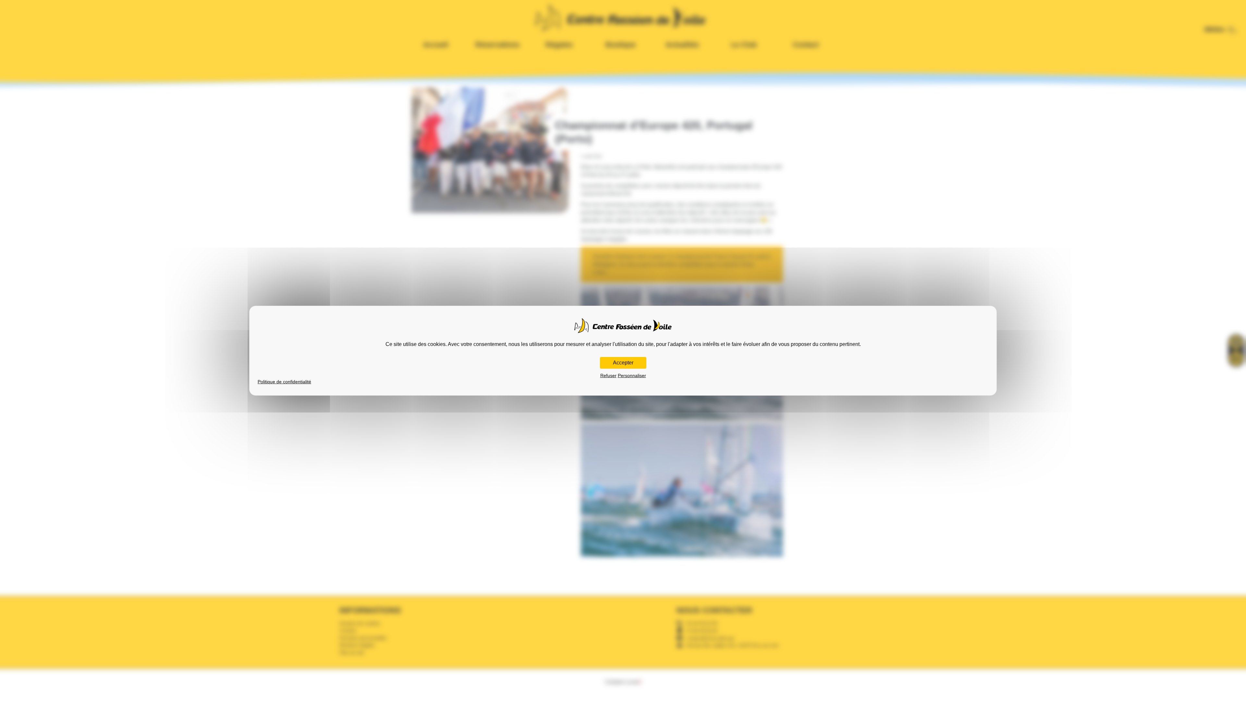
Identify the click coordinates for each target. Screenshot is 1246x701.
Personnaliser (632, 375)
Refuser (608, 375)
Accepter (623, 362)
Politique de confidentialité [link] (284, 381)
